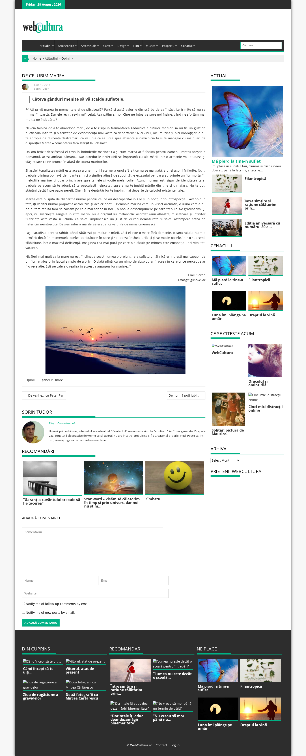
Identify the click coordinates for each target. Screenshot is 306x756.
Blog (51, 423)
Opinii (66, 58)
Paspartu (168, 46)
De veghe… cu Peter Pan (46, 395)
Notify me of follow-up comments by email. (58, 604)
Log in (175, 745)
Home (36, 58)
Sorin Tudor (41, 89)
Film (136, 46)
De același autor (67, 423)
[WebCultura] (30, 43)
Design (121, 46)
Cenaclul (186, 46)
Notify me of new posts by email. (50, 612)
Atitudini (45, 46)
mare (59, 380)
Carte (106, 46)
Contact (161, 745)
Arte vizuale (88, 46)
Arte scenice (66, 46)
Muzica (150, 46)
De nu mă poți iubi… (184, 395)
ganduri (48, 380)
